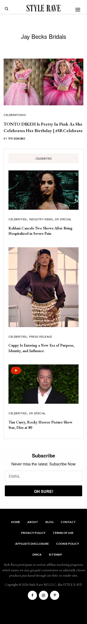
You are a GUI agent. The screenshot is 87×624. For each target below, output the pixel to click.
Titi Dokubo (16, 138)
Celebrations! (15, 115)
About (32, 522)
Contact (68, 522)
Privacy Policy (33, 533)
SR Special (63, 219)
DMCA (37, 554)
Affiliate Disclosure (32, 543)
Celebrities (17, 219)
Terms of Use (63, 533)
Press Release (40, 336)
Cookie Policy (67, 543)
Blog (49, 522)
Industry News (41, 219)
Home (15, 522)
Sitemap (55, 554)
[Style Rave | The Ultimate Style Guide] (43, 8)
